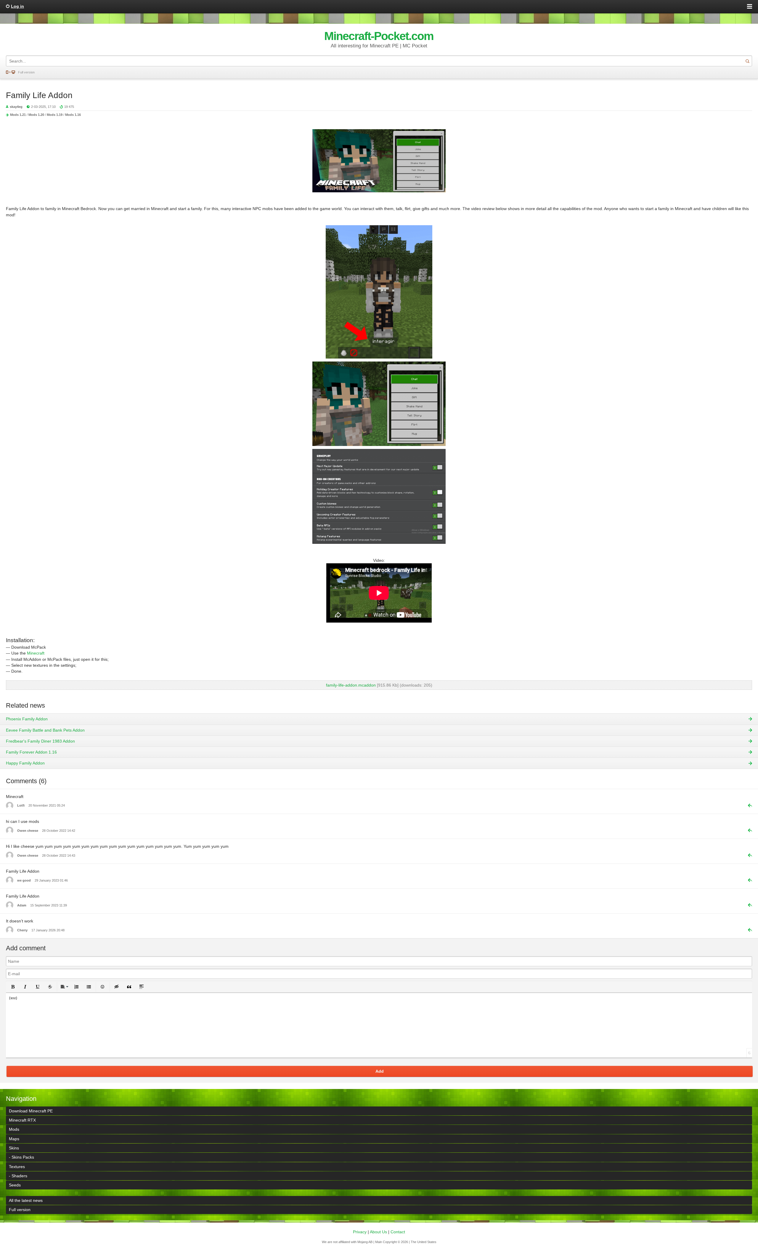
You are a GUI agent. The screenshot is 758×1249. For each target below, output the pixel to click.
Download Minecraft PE (31, 1111)
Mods (14, 1129)
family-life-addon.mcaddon (351, 685)
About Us (378, 1231)
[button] (12, 986)
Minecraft (35, 653)
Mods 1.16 (73, 114)
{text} (13, 998)
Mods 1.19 (54, 114)
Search (747, 61)
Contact (398, 1231)
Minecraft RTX (22, 1120)
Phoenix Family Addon (27, 719)
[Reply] (747, 805)
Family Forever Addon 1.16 (31, 752)
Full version (26, 72)
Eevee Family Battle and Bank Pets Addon (45, 730)
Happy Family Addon (25, 763)
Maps (14, 1138)
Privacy (360, 1231)
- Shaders (18, 1175)
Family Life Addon (39, 95)
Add (379, 1071)
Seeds (15, 1185)
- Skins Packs (21, 1157)
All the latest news (26, 1200)
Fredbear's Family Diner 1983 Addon (40, 741)
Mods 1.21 (18, 114)
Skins (14, 1148)
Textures (17, 1166)
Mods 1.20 (36, 114)
